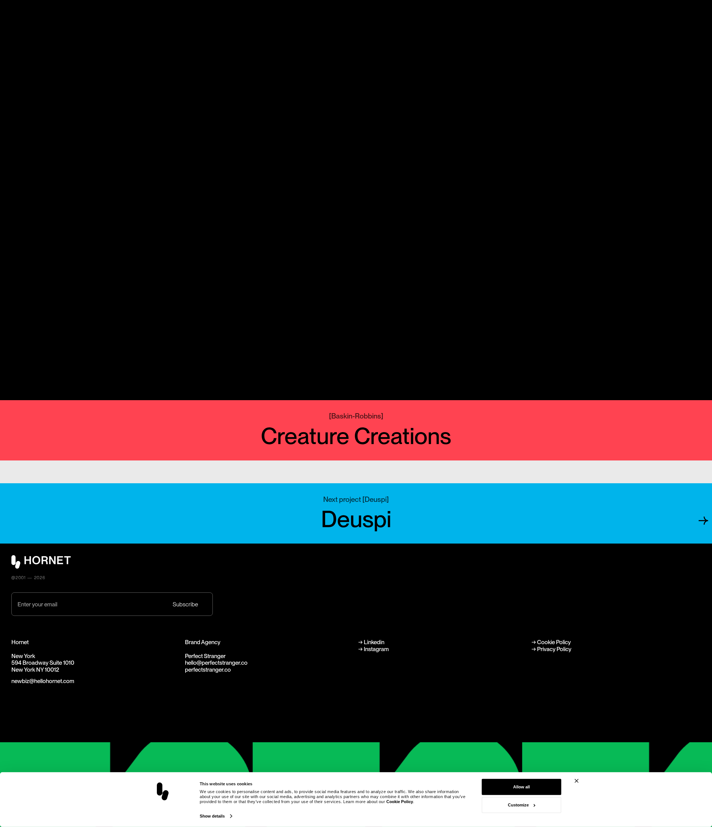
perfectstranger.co (208, 669)
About (232, 18)
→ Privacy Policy (551, 649)
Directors (129, 18)
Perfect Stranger (680, 18)
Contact (328, 18)
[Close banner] (576, 781)
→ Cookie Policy (551, 642)
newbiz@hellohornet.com (42, 680)
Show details (212, 816)
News (279, 18)
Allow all (521, 786)
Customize (518, 805)
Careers (183, 18)
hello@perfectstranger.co (216, 662)
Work (80, 18)
